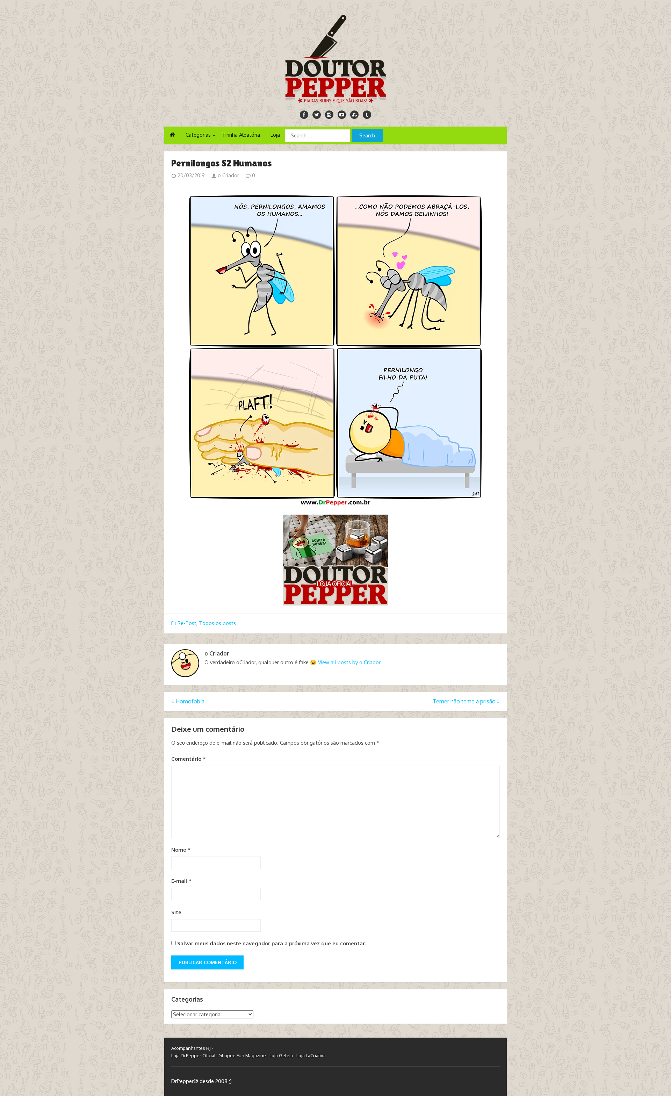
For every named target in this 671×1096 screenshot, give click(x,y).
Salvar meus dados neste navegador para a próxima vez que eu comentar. (271, 943)
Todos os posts (217, 623)
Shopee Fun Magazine (242, 1055)
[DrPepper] (335, 57)
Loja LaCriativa (311, 1055)
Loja (275, 134)
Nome (180, 849)
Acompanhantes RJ (191, 1048)
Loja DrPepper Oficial (193, 1055)
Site (176, 912)
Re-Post (187, 623)
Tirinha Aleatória (241, 134)
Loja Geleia (281, 1055)
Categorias (198, 134)
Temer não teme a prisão (466, 701)
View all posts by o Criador (349, 662)
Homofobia (187, 701)
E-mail (181, 880)
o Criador (227, 175)
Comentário (188, 758)
